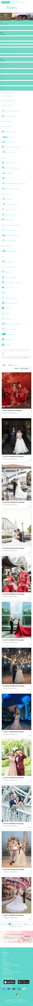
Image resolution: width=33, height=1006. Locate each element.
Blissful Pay (5, 954)
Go (15, 926)
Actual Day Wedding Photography (13, 502)
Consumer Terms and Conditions (11, 972)
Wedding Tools (6, 963)
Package (10, 365)
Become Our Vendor (6, 0)
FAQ (3, 950)
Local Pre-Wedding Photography (13, 456)
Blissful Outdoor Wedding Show (11, 965)
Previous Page (4, 924)
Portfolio (17, 365)
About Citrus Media (7, 974)
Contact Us (5, 968)
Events (4, 959)
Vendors (4, 961)
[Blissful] (9, 982)
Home (4, 357)
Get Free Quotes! (6, 2)
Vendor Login (15, 0)
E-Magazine (5, 952)
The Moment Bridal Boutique (14, 357)
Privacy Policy (6, 970)
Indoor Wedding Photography (12, 410)
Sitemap (4, 956)
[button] (1, 16)
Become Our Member (15, 2)
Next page (19, 924)
